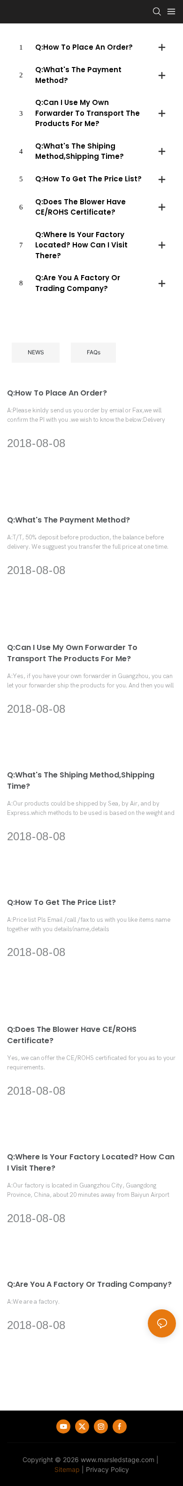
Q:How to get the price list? (61, 902)
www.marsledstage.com (117, 1460)
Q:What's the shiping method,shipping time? (80, 780)
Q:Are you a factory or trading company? (89, 1284)
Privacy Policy (107, 1469)
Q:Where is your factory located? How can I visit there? (91, 1162)
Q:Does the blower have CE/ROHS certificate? (72, 1035)
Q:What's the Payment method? (68, 520)
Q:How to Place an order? (57, 393)
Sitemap (67, 1469)
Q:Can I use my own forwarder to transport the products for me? (72, 653)
